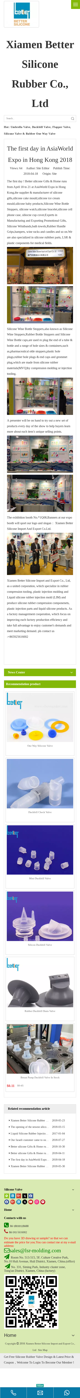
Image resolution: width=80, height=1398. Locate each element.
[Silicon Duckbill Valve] (40, 924)
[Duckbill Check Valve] (40, 791)
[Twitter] (24, 1196)
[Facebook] (30, 1196)
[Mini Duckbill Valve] (40, 858)
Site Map (43, 1350)
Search (72, 118)
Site (54, 173)
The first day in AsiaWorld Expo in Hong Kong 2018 (40, 1159)
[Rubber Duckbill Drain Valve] (40, 991)
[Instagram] (36, 1202)
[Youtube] (30, 1202)
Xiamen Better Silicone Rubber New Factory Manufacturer (43, 1120)
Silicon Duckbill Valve (40, 944)
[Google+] (18, 1196)
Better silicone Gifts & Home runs (46, 181)
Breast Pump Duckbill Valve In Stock (40, 1077)
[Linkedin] (12, 1196)
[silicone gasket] (21, 14)
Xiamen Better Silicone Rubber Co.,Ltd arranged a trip (41, 1166)
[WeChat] (6, 1196)
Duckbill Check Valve (40, 812)
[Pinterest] (42, 1202)
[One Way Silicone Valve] (40, 725)
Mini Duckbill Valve (40, 878)
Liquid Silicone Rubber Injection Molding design (38, 1133)
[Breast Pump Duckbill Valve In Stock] (40, 1057)
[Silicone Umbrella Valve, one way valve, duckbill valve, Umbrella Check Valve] (31, 1302)
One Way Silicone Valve (40, 745)
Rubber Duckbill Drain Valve (40, 1011)
